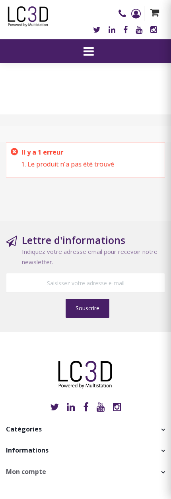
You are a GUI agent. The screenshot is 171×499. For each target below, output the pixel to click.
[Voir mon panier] (154, 13)
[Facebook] (125, 30)
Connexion (137, 13)
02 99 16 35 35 (125, 13)
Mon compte (26, 471)
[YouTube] (101, 407)
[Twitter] (97, 30)
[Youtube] (139, 30)
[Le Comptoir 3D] (28, 14)
